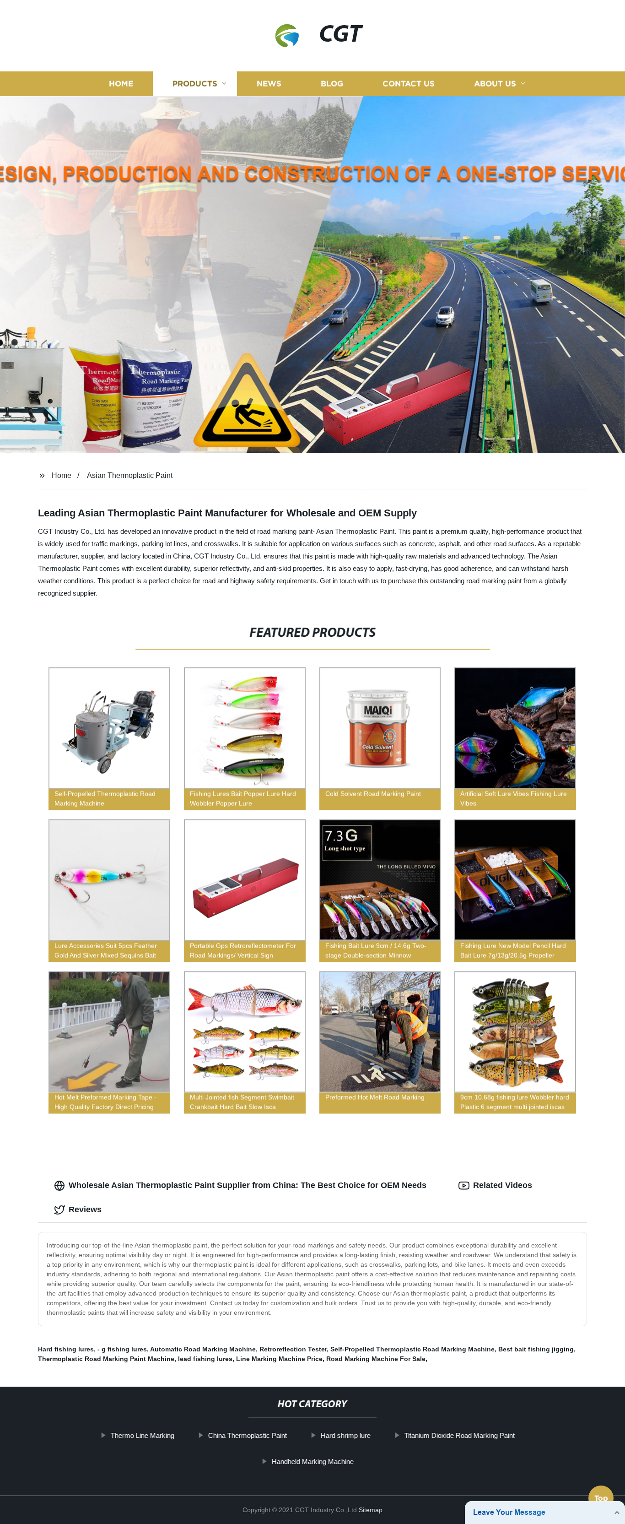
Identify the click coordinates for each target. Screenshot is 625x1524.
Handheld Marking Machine (312, 1461)
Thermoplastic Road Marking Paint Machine (106, 1358)
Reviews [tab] (85, 1209)
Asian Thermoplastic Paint (129, 475)
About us (495, 83)
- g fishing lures (122, 1349)
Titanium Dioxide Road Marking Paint (459, 1435)
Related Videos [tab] (502, 1185)
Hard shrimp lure (345, 1435)
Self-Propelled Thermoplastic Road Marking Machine (412, 1349)
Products (194, 83)
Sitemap (371, 1509)
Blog (332, 83)
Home (121, 83)
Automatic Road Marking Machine (203, 1349)
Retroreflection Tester (293, 1349)
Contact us (409, 83)
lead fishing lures (205, 1358)
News (269, 83)
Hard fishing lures (66, 1349)
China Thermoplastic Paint (247, 1435)
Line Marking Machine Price (279, 1358)
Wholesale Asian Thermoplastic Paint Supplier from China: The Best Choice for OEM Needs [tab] (247, 1185)
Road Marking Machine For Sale (376, 1358)
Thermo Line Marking (142, 1435)
